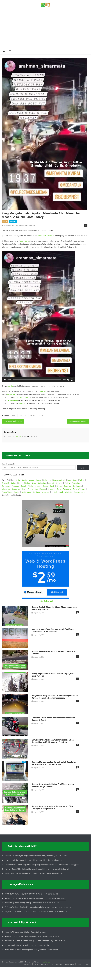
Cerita (13, 415)
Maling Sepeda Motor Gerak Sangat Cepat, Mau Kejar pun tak (53, 674)
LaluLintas (22, 415)
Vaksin (81, 480)
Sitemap (58, 964)
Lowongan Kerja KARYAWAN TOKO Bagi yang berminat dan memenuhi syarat (35, 898)
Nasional (36, 492)
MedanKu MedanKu (28, 225)
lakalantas (6, 489)
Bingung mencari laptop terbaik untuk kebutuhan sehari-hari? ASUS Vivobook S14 (54, 763)
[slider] (37, 379)
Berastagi (51, 489)
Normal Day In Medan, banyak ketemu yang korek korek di (54, 652)
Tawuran (67, 486)
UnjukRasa (42, 483)
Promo (30, 489)
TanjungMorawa (79, 489)
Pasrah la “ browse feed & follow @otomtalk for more (25, 932)
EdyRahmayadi (57, 492)
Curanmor (6, 486)
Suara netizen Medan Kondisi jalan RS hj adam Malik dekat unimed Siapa (79, 421)
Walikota (68, 492)
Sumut (38, 480)
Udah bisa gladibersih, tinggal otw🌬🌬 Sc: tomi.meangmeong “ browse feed (35, 941)
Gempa (59, 486)
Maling (67, 483)
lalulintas (50, 235)
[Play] (5, 380)
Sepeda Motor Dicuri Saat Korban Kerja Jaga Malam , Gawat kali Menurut (33, 873)
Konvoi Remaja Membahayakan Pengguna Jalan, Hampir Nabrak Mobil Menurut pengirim (53, 741)
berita (5, 221)
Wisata (43, 489)
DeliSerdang (26, 492)
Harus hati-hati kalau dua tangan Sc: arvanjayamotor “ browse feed (31, 949)
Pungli (41, 415)
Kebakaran (16, 489)
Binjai (59, 489)
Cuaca (45, 486)
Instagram (11, 394)
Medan (21, 241)
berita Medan (12, 400)
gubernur (46, 492)
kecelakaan (42, 235)
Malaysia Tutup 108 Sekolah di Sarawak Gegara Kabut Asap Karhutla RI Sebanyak (37, 869)
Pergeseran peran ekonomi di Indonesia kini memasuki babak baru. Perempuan (36, 911)
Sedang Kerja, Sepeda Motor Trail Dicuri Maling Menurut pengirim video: (53, 785)
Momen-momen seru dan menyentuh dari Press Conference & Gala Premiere (53, 630)
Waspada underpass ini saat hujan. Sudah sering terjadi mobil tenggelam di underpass (14, 421)
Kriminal (59, 483)
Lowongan (19, 397)
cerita (27, 241)
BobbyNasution (80, 492)
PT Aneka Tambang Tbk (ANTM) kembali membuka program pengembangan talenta (38, 907)
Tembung (67, 489)
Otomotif (21, 403)
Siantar (17, 492)
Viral (36, 489)
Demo (34, 483)
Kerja (26, 397)
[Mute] (68, 380)
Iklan (24, 489)
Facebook (44, 964)
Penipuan (15, 486)
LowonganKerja (59, 480)
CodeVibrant (45, 962)
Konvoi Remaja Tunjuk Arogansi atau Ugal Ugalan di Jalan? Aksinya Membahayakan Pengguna (42, 864)
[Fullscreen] (72, 380)
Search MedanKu (8, 464)
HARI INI (43, 391)
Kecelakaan (77, 486)
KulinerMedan (24, 483)
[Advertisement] (45, 31)
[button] (38, 316)
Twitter (36, 964)
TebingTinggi (7, 492)
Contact (86, 964)
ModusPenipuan (34, 486)
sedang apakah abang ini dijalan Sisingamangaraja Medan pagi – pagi (54, 608)
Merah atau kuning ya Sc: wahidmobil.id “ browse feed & (27, 945)
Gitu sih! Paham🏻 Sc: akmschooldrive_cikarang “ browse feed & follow (32, 936)
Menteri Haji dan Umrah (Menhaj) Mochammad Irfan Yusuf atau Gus (32, 903)
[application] (38, 316)
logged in (18, 436)
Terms (79, 964)
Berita (18, 480)
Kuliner (13, 483)
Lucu (69, 480)
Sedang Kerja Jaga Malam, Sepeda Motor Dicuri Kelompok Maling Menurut (53, 807)
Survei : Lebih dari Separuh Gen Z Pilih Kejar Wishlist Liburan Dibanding (33, 860)
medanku (13, 221)
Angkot (51, 483)
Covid (75, 480)
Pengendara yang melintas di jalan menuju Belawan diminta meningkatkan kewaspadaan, (55, 696)
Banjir (52, 486)
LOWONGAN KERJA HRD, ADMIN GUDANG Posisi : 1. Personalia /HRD (31, 894)
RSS (52, 964)
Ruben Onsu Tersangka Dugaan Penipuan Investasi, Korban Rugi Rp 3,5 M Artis (36, 856)
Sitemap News (69, 964)
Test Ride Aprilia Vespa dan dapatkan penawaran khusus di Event (53, 719)
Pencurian (76, 483)
